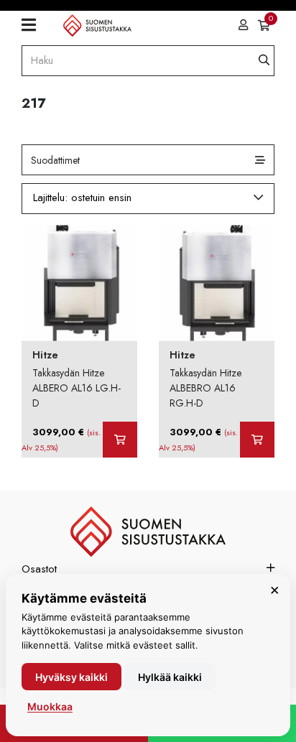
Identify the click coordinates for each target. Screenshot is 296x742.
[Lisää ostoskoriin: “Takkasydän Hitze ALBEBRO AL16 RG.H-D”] (257, 440)
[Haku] (264, 60)
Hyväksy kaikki (71, 677)
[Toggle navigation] (34, 25)
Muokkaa (50, 706)
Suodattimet (55, 160)
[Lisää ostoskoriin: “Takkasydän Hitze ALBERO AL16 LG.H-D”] (120, 440)
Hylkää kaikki (170, 677)
